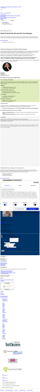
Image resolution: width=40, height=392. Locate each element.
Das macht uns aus (3, 262)
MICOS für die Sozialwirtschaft (6, 271)
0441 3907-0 (2, 294)
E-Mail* (2, 244)
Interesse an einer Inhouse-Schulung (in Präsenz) (10, 237)
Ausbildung (2, 280)
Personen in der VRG (4, 297)
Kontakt (1, 19)
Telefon (2, 245)
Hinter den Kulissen (3, 263)
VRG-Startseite (5, 22)
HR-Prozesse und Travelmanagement (7, 270)
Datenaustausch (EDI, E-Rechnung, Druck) (8, 272)
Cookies (16, 390)
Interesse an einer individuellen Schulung (9, 236)
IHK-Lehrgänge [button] (3, 16)
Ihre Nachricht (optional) (5, 241)
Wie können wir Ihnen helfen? (6, 234)
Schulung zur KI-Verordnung (15, 15)
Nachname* (3, 243)
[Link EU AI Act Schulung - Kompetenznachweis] (3, 7)
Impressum (2, 390)
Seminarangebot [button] (3, 14)
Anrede (2, 242)
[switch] (15, 205)
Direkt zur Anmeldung (4, 40)
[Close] (0, 11)
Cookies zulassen (32, 208)
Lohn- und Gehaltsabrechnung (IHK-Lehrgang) (8, 17)
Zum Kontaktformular (4, 296)
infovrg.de (2, 293)
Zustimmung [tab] (7, 185)
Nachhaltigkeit (2, 264)
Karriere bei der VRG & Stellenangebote (7, 279)
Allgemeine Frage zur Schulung (7, 235)
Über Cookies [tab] (33, 185)
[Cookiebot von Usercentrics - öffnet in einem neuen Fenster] (34, 182)
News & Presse (2, 265)
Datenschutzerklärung (13, 248)
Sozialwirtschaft (3, 15)
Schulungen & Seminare (5, 273)
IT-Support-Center (22, 390)
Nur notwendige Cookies (19, 208)
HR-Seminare (8, 15)
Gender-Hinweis (30, 390)
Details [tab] (20, 185)
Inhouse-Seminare (3, 18)
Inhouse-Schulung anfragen (4, 178)
